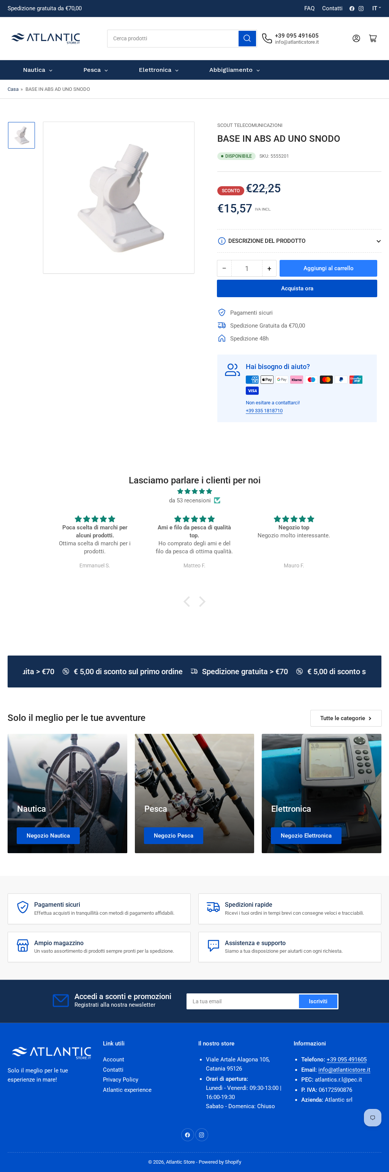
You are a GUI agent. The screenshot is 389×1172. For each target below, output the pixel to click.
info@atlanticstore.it (344, 1069)
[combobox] (182, 39)
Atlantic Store (180, 1162)
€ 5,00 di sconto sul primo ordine (124, 671)
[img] (194, 491)
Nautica (31, 809)
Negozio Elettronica (306, 835)
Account (113, 1059)
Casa (13, 89)
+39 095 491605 (347, 1059)
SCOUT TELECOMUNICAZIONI (250, 125)
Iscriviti (318, 1001)
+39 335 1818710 (264, 410)
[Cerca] (247, 38)
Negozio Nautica (48, 835)
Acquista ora (297, 288)
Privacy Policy (120, 1079)
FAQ (309, 8)
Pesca (155, 809)
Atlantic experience (127, 1089)
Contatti (332, 8)
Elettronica (291, 809)
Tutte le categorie (342, 718)
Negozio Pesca (173, 835)
